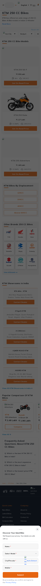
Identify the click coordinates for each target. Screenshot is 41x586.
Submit (20, 575)
